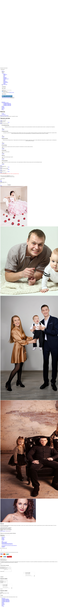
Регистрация (8, 97)
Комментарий (2, 571)
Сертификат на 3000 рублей (7, 104)
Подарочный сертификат (5, 102)
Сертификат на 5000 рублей (7, 105)
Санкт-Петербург (5, 82)
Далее (8, 122)
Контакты (3, 108)
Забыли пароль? (4, 97)
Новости (3, 538)
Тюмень (4, 79)
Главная (3, 113)
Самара (4, 75)
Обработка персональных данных (3, 559)
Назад (1, 165)
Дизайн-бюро (4, 114)
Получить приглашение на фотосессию (7, 543)
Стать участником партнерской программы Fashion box (9, 545)
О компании (3, 546)
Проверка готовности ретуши (4, 115)
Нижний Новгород (6, 78)
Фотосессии (3, 598)
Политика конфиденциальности (3, 560)
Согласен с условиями (8, 92)
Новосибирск (5, 74)
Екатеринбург (5, 81)
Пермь (4, 80)
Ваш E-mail (1, 568)
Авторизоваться (12, 97)
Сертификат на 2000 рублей (5, 600)
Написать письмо (4, 542)
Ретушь (3, 106)
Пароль (3, 90)
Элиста (4, 83)
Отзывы (3, 109)
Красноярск (5, 77)
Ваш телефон (2, 567)
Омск (4, 76)
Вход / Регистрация (4, 84)
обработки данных (11, 92)
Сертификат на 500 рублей (7, 103)
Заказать (3, 129)
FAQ (2, 541)
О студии (3, 107)
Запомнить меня (5, 91)
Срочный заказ (7, 176)
